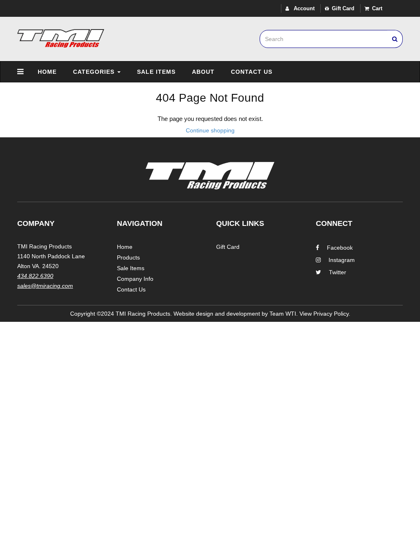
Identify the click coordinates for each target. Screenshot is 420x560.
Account (303, 8)
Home (47, 71)
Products (128, 257)
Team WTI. (283, 313)
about (203, 71)
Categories (94, 71)
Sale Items (156, 71)
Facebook (340, 247)
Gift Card (343, 8)
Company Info (135, 278)
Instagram (342, 260)
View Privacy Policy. (324, 313)
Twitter (337, 272)
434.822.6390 (35, 276)
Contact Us (251, 71)
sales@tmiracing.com (45, 285)
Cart (377, 8)
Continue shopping (210, 130)
